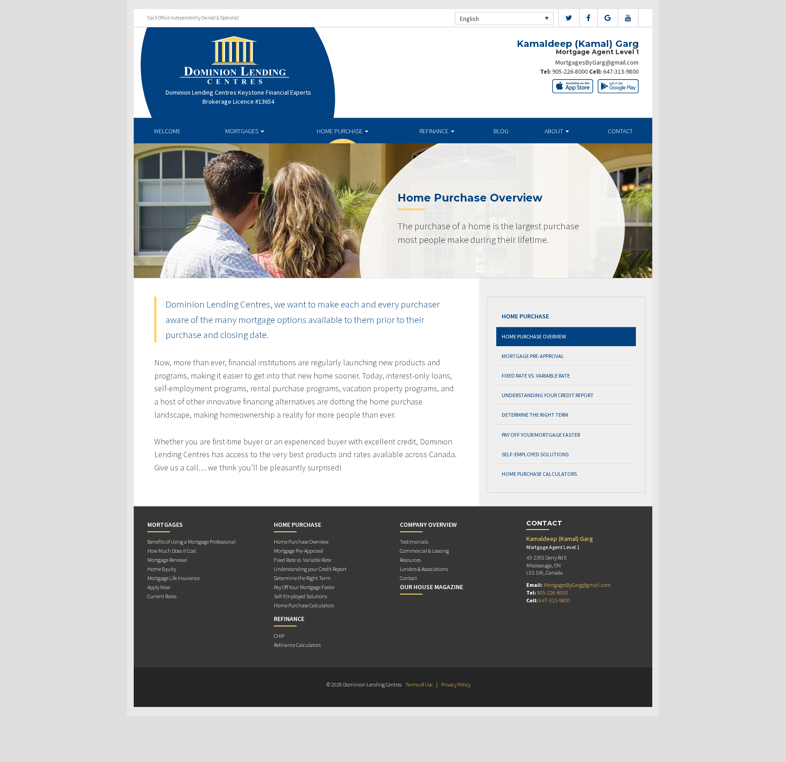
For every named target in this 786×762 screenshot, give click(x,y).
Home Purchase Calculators (539, 473)
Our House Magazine (431, 587)
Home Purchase (340, 131)
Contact (620, 131)
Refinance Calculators (297, 644)
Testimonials (414, 541)
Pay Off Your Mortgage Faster (541, 434)
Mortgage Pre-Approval (533, 356)
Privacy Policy (455, 684)
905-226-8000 (570, 71)
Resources (410, 559)
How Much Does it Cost (171, 550)
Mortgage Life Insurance (173, 578)
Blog (501, 131)
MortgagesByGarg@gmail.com (597, 62)
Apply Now (158, 587)
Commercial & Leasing (424, 550)
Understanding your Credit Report (548, 395)
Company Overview (428, 524)
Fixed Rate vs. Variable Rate (536, 375)
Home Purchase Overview (534, 336)
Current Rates (161, 596)
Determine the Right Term (535, 414)
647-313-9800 (621, 71)
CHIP (279, 635)
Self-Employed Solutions (535, 454)
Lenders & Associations (424, 568)
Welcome (167, 131)
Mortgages (242, 131)
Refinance (434, 131)
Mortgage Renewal (167, 559)
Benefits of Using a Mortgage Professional (191, 541)
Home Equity (161, 568)
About (554, 131)
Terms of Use (419, 684)
